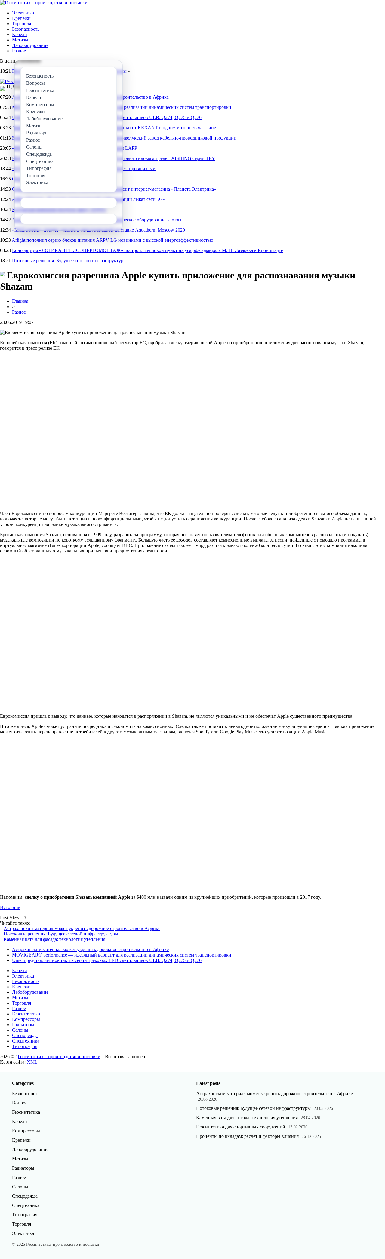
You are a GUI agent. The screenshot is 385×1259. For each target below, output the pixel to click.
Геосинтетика (26, 1013)
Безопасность (25, 29)
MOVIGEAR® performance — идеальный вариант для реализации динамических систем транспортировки (121, 954)
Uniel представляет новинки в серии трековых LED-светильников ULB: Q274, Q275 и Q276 (107, 960)
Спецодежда (25, 1035)
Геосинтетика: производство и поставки (59, 1056)
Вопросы (21, 1102)
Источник (10, 907)
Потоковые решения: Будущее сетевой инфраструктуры (69, 260)
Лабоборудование (30, 45)
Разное (19, 50)
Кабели (19, 34)
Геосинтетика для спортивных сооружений (240, 1126)
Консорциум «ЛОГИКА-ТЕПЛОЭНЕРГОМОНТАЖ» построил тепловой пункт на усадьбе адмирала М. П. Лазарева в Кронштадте (147, 250)
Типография (24, 1046)
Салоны (20, 1030)
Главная (20, 301)
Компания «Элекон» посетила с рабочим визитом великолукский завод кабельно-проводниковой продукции (124, 137)
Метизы (20, 39)
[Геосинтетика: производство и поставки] (44, 2)
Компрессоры (26, 1019)
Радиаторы (23, 1024)
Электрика (23, 12)
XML (32, 1061)
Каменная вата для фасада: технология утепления (54, 939)
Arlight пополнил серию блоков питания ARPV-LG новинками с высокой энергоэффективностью (112, 240)
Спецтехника (25, 1040)
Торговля (21, 23)
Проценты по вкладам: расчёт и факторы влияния (247, 1136)
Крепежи (21, 18)
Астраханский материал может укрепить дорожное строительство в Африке (82, 928)
